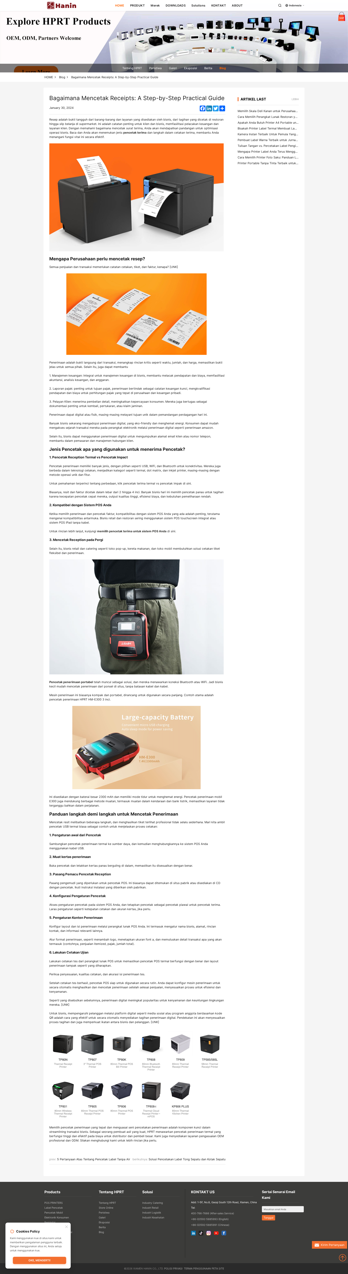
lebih (295, 99)
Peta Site (218, 1268)
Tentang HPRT (132, 68)
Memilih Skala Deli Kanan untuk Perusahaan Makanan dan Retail (281, 111)
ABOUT (237, 5)
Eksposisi (190, 68)
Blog (222, 68)
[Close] (66, 1227)
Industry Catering (152, 1202)
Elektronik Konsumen (56, 1217)
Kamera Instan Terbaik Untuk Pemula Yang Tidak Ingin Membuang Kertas (287, 134)
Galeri (173, 68)
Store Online (106, 1207)
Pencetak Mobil (53, 1212)
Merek (155, 5)
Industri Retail (150, 1207)
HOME (119, 5)
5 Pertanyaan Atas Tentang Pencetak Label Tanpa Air (93, 1159)
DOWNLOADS (176, 5)
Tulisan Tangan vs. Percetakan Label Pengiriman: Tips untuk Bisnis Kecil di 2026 (292, 146)
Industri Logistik (151, 1212)
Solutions (198, 5)
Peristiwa (155, 68)
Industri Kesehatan (153, 1217)
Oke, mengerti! (39, 1260)
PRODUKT (137, 5)
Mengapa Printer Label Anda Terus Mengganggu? (271, 151)
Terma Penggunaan (197, 1268)
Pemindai (49, 1222)
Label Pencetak (53, 1207)
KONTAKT (218, 5)
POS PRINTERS (53, 1202)
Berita (208, 68)
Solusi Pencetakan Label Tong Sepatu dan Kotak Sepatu (187, 1159)
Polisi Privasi (173, 1268)
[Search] (280, 5)
